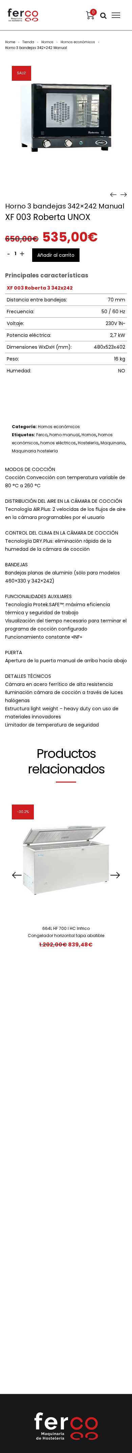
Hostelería (88, 443)
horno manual (64, 435)
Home (10, 42)
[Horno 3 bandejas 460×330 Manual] (123, 194)
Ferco (41, 435)
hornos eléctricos (58, 443)
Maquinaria (113, 443)
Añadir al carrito (55, 255)
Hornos (47, 42)
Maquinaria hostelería (35, 451)
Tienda (28, 42)
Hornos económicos (78, 42)
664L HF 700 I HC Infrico (66, 928)
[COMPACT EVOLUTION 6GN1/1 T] (113, 194)
